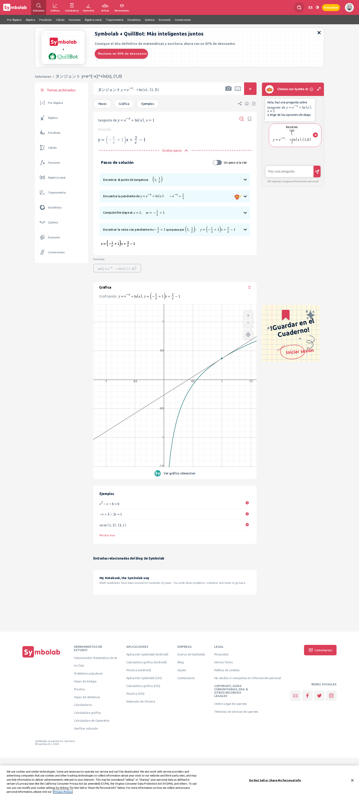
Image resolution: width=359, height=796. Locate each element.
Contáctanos (186, 678)
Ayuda (181, 670)
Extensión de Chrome (140, 701)
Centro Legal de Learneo (230, 703)
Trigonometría (57, 192)
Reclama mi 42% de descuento (122, 53)
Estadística (54, 207)
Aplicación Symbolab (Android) (147, 654)
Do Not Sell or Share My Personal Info (275, 780)
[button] (228, 91)
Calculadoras (83, 705)
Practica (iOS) (135, 693)
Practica (79, 689)
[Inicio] (41, 657)
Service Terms (223, 662)
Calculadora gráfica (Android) (146, 662)
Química (53, 222)
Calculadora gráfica (87, 712)
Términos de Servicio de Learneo (236, 711)
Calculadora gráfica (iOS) (143, 685)
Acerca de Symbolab (191, 654)
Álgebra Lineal (56, 177)
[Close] (352, 780)
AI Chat (79, 665)
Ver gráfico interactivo (179, 473)
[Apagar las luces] (317, 7)
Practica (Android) (138, 670)
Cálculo (52, 147)
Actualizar (331, 7)
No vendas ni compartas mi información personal (247, 678)
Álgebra (53, 117)
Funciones (54, 162)
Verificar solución (86, 728)
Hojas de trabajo (85, 681)
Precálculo (54, 132)
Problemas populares (88, 673)
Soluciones (43, 76)
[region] (179, 780)
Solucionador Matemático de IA (95, 657)
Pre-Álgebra (55, 102)
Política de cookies (227, 670)
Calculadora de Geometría (91, 720)
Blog (180, 662)
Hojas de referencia (87, 697)
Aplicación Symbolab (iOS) (144, 678)
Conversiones (56, 252)
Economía (54, 237)
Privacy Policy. (62, 791)
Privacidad (221, 654)
